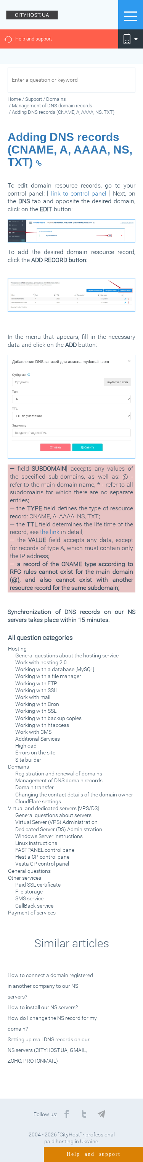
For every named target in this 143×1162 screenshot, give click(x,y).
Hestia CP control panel (43, 857)
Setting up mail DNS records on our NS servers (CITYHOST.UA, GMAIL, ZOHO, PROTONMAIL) (49, 1050)
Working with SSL (35, 711)
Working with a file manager (48, 676)
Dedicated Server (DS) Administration (58, 829)
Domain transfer (34, 787)
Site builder (28, 760)
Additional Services (37, 739)
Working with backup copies (48, 718)
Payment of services (32, 913)
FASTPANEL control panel (45, 850)
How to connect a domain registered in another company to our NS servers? (50, 986)
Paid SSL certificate (38, 885)
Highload (26, 746)
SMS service (29, 898)
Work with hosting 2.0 (41, 662)
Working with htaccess (42, 725)
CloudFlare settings (38, 801)
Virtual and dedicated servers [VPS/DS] (53, 808)
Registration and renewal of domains (58, 773)
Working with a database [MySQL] (54, 669)
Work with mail (32, 697)
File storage (29, 891)
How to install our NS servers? (43, 1007)
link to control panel (79, 193)
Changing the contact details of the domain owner (74, 794)
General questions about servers (53, 815)
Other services (24, 878)
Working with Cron (37, 704)
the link (49, 532)
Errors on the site (35, 752)
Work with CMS (33, 732)
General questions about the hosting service (67, 655)
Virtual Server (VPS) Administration (56, 822)
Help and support (33, 39)
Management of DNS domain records (59, 780)
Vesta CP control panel (42, 864)
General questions (29, 871)
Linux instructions (36, 843)
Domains (18, 767)
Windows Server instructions (49, 836)
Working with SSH (36, 690)
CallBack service (34, 906)
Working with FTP (36, 683)
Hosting (17, 649)
